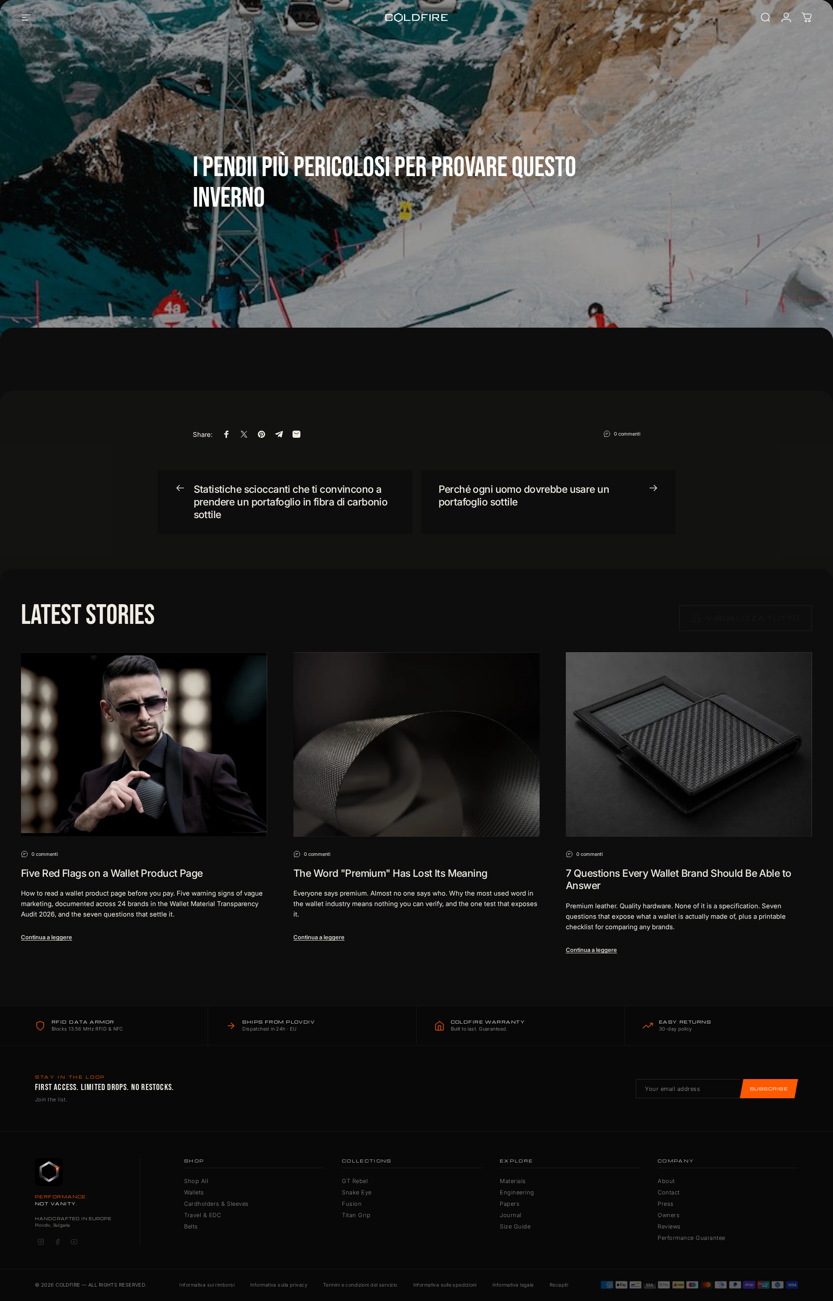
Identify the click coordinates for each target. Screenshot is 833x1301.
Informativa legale (513, 1285)
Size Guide (515, 1226)
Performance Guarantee (691, 1237)
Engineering (517, 1192)
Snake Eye (357, 1192)
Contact (669, 1192)
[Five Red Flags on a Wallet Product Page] (144, 744)
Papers (509, 1203)
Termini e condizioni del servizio (360, 1285)
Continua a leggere (46, 937)
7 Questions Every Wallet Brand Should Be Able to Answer (678, 879)
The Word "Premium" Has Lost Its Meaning (390, 873)
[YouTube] (74, 1242)
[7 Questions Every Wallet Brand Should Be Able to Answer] (689, 744)
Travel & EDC (202, 1214)
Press (666, 1203)
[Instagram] (40, 1242)
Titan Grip (356, 1214)
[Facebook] (57, 1242)
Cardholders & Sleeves (216, 1203)
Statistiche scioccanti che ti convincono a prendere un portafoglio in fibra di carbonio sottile (291, 502)
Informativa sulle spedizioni (445, 1285)
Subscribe (769, 1088)
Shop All (196, 1180)
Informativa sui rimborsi (206, 1285)
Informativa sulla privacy (278, 1285)
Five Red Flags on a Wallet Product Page (112, 873)
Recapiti (559, 1285)
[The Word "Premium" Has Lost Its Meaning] (416, 744)
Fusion (352, 1203)
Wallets (194, 1192)
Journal (511, 1214)
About (666, 1180)
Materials (513, 1180)
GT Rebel (355, 1180)
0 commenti (627, 433)
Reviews (669, 1226)
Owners (669, 1214)
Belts (191, 1226)
